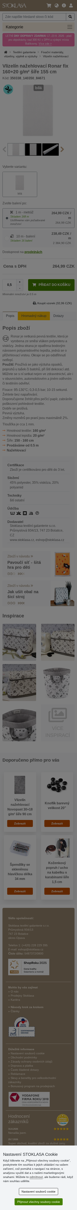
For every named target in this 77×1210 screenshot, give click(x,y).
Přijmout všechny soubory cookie (38, 1201)
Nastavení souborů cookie (38, 1191)
